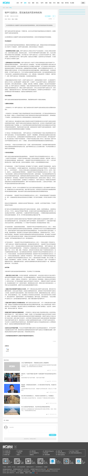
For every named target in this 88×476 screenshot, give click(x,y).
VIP (21, 2)
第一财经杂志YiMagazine (48, 451)
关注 (29, 2)
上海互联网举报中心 (39, 466)
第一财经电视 (19, 451)
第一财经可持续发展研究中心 (75, 452)
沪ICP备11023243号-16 (7, 469)
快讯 (37, 2)
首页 (18, 2)
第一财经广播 (59, 451)
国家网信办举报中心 (30, 466)
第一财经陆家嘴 (46, 454)
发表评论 (52, 434)
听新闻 (48, 16)
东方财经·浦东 (6, 454)
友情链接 (45, 466)
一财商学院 (19, 452)
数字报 (67, 2)
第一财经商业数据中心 (61, 452)
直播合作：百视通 (28, 472)
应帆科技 (32, 454)
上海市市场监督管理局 (21, 466)
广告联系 (4, 466)
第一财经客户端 (6, 451)
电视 (50, 2)
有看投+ (18, 454)
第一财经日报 (33, 451)
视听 (33, 2)
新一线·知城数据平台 (34, 452)
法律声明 (9, 466)
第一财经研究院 (6, 452)
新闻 (25, 2)
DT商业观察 (45, 452)
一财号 (41, 2)
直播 (46, 2)
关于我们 (13, 466)
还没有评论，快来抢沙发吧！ (30, 438)
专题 (62, 2)
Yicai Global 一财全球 (74, 451)
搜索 (73, 2)
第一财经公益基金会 (60, 454)
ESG (54, 2)
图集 (58, 2)
